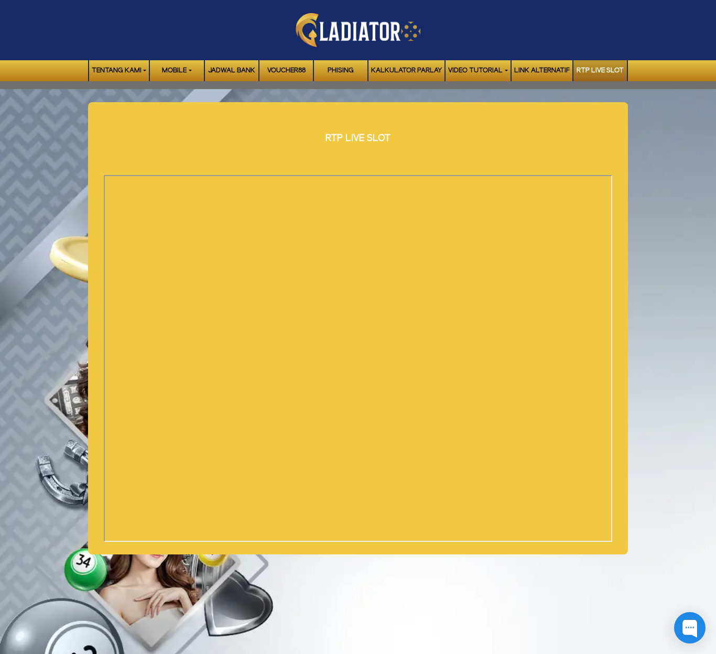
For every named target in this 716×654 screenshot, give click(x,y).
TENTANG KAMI (117, 70)
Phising (341, 70)
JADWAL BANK (231, 70)
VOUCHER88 (286, 70)
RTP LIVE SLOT (600, 70)
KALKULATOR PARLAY (406, 70)
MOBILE (174, 70)
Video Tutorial (475, 70)
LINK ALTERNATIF (542, 70)
